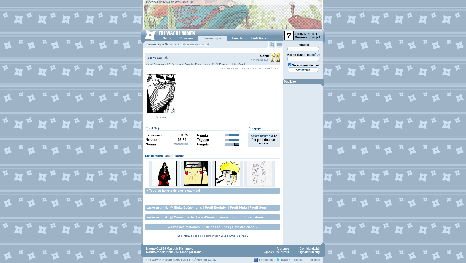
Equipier (223, 64)
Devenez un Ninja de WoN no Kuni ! (170, 2)
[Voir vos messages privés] (279, 44)
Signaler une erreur (276, 252)
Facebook (266, 260)
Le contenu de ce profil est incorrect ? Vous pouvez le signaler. (212, 235)
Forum (198, 64)
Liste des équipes (215, 227)
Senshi (242, 64)
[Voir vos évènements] (272, 44)
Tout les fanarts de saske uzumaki (174, 190)
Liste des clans (243, 227)
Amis (149, 64)
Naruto (151, 248)
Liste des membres (185, 227)
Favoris (189, 64)
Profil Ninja (153, 128)
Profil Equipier (216, 207)
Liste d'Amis (205, 217)
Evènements (176, 64)
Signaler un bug (309, 252)
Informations (254, 217)
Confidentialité (310, 248)
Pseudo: (303, 45)
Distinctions (160, 64)
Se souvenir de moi (305, 65)
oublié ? (313, 54)
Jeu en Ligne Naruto (160, 44)
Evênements (192, 207)
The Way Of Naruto (159, 260)
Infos (207, 64)
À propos (283, 248)
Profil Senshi (259, 207)
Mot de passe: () (303, 54)
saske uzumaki (158, 57)
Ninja (233, 64)
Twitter (285, 260)
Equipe (298, 260)
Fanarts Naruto (174, 156)
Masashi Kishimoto (180, 248)
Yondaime (161, 117)
